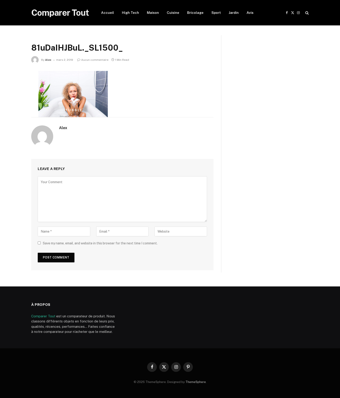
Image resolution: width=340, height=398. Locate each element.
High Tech (130, 13)
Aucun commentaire (94, 59)
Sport (216, 13)
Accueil (107, 13)
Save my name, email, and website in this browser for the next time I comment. (100, 243)
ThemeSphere (195, 382)
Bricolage (195, 13)
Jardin (234, 13)
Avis (250, 13)
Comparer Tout (43, 316)
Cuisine (173, 13)
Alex (48, 59)
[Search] (306, 13)
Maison (153, 13)
